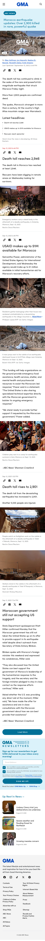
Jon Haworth (22, 60)
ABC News (10, 13)
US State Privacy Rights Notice (33, 776)
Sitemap (26, 909)
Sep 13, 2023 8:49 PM (10, 148)
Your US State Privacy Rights (31, 884)
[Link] (4, 70)
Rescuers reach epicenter (14, 134)
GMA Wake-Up (20, 786)
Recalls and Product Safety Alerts (28, 915)
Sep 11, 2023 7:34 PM (10, 600)
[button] (4, 4)
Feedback (26, 903)
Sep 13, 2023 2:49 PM (10, 236)
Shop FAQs (7, 909)
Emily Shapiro (27, 63)
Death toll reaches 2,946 (13, 122)
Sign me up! (22, 781)
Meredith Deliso (15, 63)
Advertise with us (9, 905)
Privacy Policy (19, 776)
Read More (36, 316)
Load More (22, 732)
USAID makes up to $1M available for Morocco (22, 128)
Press (25, 899)
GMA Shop (33, 786)
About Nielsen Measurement (28, 894)
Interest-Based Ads (30, 889)
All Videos (6, 922)
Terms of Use (28, 775)
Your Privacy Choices (11, 895)
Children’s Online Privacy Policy (9, 900)
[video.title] (22, 43)
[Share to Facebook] (10, 70)
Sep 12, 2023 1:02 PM (10, 476)
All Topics (6, 926)
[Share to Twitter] (15, 70)
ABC (4, 918)
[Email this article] (20, 70)
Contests (6, 883)
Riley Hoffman (10, 60)
